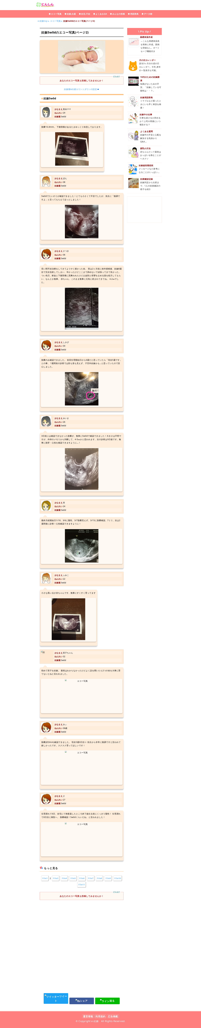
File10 (117, 878)
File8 (99, 878)
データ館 (148, 13)
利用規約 (100, 1016)
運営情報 (88, 1016)
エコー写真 (56, 13)
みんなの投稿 (118, 13)
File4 (64, 878)
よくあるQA (101, 13)
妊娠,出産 (71, 13)
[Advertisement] (82, 918)
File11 (81, 884)
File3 (55, 878)
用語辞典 (134, 13)
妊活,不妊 (85, 13)
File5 (73, 878)
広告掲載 (113, 1016)
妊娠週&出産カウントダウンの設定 (80, 89)
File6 (82, 878)
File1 (45, 878)
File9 (108, 878)
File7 (90, 878)
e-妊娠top (43, 21)
